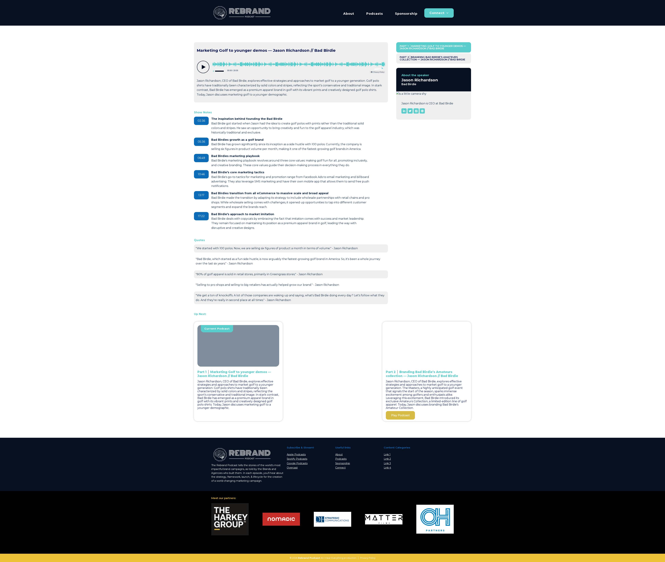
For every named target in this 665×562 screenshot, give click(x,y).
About (348, 14)
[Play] (203, 67)
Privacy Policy (367, 557)
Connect (437, 13)
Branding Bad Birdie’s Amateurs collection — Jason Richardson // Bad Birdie (432, 58)
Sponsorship (406, 14)
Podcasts (374, 14)
